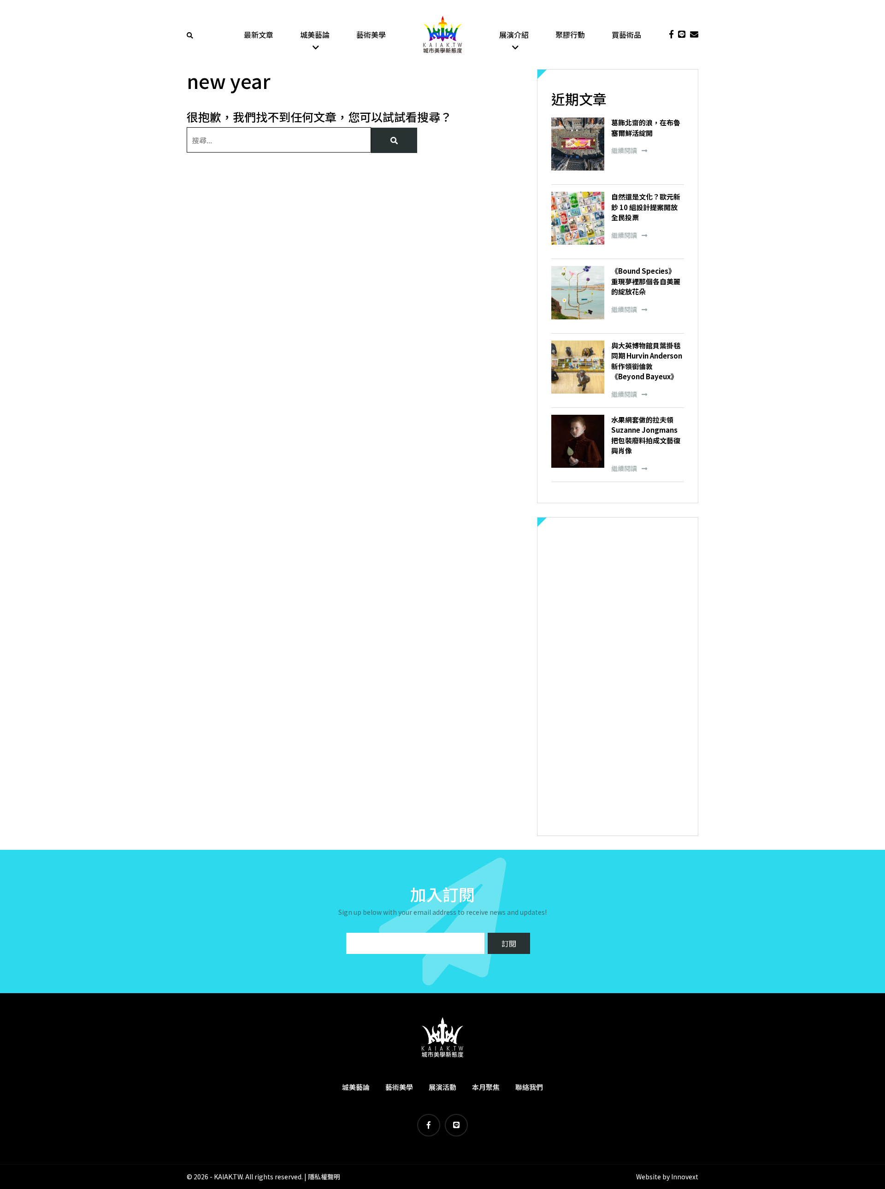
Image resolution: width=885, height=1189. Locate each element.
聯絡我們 (529, 1087)
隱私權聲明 (324, 1176)
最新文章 (258, 34)
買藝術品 (626, 34)
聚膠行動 (570, 34)
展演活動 (442, 1087)
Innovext (684, 1176)
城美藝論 (315, 34)
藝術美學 (371, 34)
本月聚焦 (486, 1087)
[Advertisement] (617, 676)
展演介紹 (514, 34)
